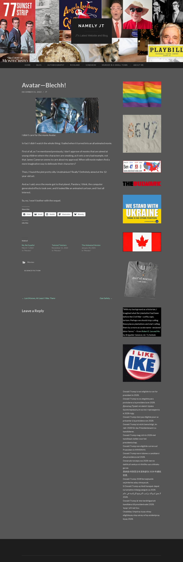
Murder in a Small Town (115, 65)
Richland (75, 65)
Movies (30, 262)
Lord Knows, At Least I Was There (38, 298)
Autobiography (55, 65)
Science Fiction (32, 271)
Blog (39, 65)
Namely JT (91, 25)
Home (28, 65)
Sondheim (91, 65)
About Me (138, 65)
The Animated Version (91, 245)
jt (46, 92)
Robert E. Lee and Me (151, 331)
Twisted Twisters (59, 245)
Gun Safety (106, 298)
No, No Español (28, 245)
